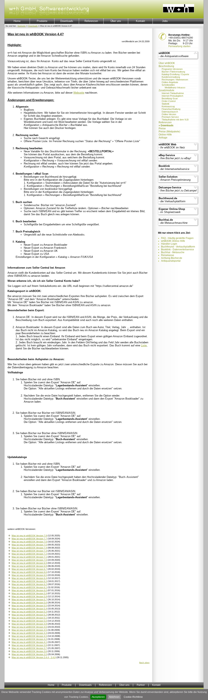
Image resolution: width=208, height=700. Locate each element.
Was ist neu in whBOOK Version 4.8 (29, 624)
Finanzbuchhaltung (171, 109)
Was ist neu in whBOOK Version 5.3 (29, 611)
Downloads (66, 21)
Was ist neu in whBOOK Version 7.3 (29, 551)
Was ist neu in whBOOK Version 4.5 (29, 630)
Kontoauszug (168, 106)
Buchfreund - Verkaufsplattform (178, 246)
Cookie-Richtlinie (133, 697)
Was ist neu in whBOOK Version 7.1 (29, 557)
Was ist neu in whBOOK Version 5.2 (29, 615)
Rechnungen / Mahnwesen (175, 79)
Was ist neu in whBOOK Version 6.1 (29, 587)
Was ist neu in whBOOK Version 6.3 (29, 581)
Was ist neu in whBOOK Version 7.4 (29, 548)
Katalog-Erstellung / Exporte (175, 74)
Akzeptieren (98, 697)
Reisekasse (167, 255)
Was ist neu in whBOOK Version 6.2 (29, 584)
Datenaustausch (170, 111)
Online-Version (169, 114)
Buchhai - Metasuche (172, 252)
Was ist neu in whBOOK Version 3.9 (29, 645)
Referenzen (91, 21)
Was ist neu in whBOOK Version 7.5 (29, 544)
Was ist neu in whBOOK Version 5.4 (29, 608)
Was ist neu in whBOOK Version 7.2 (29, 554)
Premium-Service (170, 117)
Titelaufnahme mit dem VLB (175, 119)
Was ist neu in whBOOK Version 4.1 (29, 642)
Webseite (78, 92)
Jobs (165, 21)
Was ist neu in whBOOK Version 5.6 (29, 602)
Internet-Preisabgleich (172, 96)
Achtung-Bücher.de (171, 258)
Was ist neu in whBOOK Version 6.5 (29, 575)
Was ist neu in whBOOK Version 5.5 (29, 605)
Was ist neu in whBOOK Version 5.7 (29, 599)
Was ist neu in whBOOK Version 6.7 (29, 569)
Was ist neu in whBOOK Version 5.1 (29, 618)
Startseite (21, 26)
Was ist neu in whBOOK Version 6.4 (29, 578)
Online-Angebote (170, 82)
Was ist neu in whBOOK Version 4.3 (29, 636)
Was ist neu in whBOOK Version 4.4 (29, 633)
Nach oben (144, 662)
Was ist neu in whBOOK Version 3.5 (29, 654)
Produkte (42, 21)
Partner (141, 685)
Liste (144, 345)
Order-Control (169, 101)
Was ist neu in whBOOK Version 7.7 (29, 538)
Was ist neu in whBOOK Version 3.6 (29, 651)
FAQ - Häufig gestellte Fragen (177, 238)
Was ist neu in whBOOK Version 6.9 (29, 563)
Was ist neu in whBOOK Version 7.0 (29, 560)
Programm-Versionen (172, 69)
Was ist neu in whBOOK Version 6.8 (29, 566)
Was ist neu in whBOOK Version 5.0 (29, 621)
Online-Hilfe (165, 134)
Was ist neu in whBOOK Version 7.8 (29, 535)
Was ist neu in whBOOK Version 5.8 (29, 596)
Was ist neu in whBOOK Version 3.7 (29, 648)
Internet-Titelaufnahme (173, 93)
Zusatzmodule (166, 90)
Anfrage (163, 137)
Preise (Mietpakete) (169, 131)
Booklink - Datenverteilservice (177, 249)
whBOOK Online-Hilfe (173, 241)
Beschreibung (166, 66)
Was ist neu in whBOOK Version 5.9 (29, 593)
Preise (162, 128)
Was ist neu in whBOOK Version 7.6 (29, 541)
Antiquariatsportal (171, 260)
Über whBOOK (167, 63)
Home (17, 21)
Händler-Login (169, 243)
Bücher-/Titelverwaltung (173, 71)
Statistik (165, 104)
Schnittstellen (168, 85)
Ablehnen (114, 697)
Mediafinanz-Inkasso (175, 87)
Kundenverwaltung (171, 77)
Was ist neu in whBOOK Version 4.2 (29, 639)
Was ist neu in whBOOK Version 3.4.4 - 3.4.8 (34, 657)
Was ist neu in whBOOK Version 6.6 (29, 572)
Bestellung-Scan (170, 98)
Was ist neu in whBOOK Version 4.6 (29, 627)
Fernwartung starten (179, 46)
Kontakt (140, 21)
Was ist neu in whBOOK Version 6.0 (29, 590)
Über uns (115, 21)
